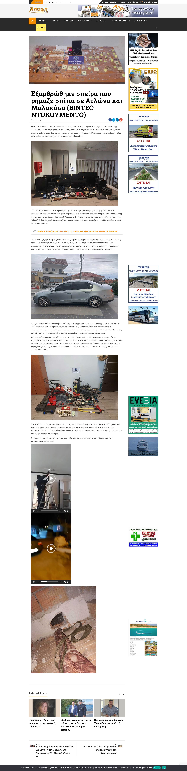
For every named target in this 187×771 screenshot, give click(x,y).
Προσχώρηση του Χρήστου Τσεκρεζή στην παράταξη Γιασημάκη (108, 723)
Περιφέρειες (83, 21)
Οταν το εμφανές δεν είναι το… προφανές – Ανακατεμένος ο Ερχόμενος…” (68, 2)
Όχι (164, 768)
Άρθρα (42, 21)
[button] (51, 478)
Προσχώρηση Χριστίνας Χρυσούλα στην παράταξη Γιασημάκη (42, 723)
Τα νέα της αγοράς (121, 21)
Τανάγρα (121, 2)
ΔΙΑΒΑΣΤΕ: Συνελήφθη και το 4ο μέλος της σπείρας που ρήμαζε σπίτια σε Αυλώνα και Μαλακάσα (77, 231)
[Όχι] (184, 768)
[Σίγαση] (65, 511)
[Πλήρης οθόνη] (68, 511)
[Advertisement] (143, 229)
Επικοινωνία (141, 21)
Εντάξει (157, 768)
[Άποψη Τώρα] (32, 21)
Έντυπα (105, 2)
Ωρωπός (113, 2)
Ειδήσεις (101, 21)
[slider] (49, 510)
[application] (51, 478)
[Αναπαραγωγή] (34, 511)
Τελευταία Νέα (132, 2)
